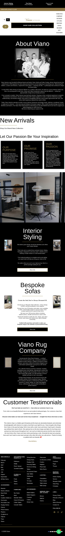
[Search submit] (8, 19)
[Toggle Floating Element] (59, 531)
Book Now (32, 203)
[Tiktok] (61, 512)
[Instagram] (58, 512)
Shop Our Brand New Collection (11, 128)
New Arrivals (17, 120)
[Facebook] (54, 512)
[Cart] (5, 26)
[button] (2, 434)
